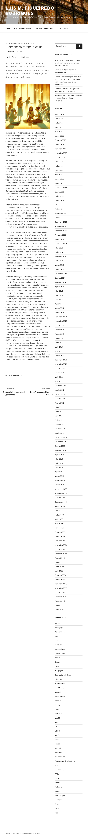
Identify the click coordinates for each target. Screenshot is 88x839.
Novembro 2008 (61, 545)
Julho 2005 (59, 605)
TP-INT (57, 808)
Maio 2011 (58, 416)
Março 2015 (59, 265)
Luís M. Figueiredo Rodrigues (30, 11)
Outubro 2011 (60, 399)
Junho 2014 (59, 295)
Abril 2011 (58, 420)
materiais (58, 714)
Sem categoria (16, 375)
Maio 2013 (59, 347)
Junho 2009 (59, 515)
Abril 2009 (59, 524)
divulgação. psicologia (63, 675)
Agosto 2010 (59, 454)
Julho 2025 (59, 162)
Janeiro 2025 (59, 183)
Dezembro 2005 (61, 584)
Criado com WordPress (31, 834)
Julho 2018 (59, 248)
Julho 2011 (59, 407)
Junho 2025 (59, 166)
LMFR (57, 709)
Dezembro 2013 (61, 317)
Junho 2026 (59, 123)
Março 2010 (59, 476)
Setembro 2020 (61, 231)
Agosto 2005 (60, 601)
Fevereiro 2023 (60, 213)
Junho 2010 (59, 463)
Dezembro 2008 (61, 541)
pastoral (58, 748)
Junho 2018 (59, 252)
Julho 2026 (59, 119)
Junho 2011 (59, 412)
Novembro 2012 (61, 364)
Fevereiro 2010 (60, 480)
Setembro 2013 (60, 330)
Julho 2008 (59, 562)
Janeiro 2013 (59, 356)
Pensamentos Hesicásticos (65, 761)
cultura (57, 658)
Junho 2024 (59, 196)
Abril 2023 (58, 209)
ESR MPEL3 (59, 688)
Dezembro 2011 (60, 394)
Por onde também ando (44, 28)
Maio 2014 (59, 299)
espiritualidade (60, 684)
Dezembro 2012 (61, 360)
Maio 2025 (59, 170)
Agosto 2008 (60, 558)
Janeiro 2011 (59, 433)
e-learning (58, 679)
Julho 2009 (59, 511)
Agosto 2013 (59, 334)
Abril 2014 (58, 304)
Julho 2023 (59, 205)
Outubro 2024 (60, 192)
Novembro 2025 (61, 153)
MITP (57, 727)
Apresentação (60, 632)
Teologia (58, 804)
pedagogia (58, 752)
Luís (32, 43)
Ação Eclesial (62, 28)
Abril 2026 (58, 131)
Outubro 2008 (60, 549)
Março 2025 (59, 179)
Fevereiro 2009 (60, 532)
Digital (57, 666)
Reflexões (58, 787)
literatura (58, 701)
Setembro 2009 (61, 502)
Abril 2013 (58, 351)
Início (8, 28)
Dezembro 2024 (61, 187)
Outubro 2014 (60, 278)
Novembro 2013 (61, 321)
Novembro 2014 (61, 274)
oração (57, 744)
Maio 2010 (59, 468)
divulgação (59, 671)
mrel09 (57, 735)
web (56, 813)
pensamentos (60, 757)
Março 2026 (59, 136)
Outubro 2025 (60, 157)
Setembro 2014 (60, 282)
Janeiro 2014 (59, 312)
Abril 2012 (58, 381)
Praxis (57, 778)
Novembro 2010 (61, 442)
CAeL (57, 640)
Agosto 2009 (60, 506)
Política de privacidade (22, 28)
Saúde (57, 791)
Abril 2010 (58, 472)
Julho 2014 (59, 291)
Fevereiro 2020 (60, 235)
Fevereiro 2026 (60, 140)
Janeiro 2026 (59, 144)
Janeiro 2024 (59, 200)
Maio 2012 (59, 377)
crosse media (60, 653)
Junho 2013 (59, 343)
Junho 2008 (59, 567)
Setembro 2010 (60, 450)
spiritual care (59, 800)
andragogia (59, 628)
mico (56, 722)
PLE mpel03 (59, 770)
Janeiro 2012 (59, 390)
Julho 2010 (59, 459)
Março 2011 (59, 424)
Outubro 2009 (60, 498)
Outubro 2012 (60, 368)
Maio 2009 (59, 519)
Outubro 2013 (60, 325)
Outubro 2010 (60, 446)
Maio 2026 (59, 127)
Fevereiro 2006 (60, 575)
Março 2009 (59, 528)
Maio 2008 (59, 571)
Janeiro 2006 (60, 579)
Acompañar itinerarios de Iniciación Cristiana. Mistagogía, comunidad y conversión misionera (67, 62)
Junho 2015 (59, 261)
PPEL (57, 774)
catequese (59, 645)
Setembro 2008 (61, 554)
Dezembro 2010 (61, 437)
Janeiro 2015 (59, 269)
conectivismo (60, 649)
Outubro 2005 (60, 592)
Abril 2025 (58, 175)
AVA (56, 636)
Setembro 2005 (61, 597)
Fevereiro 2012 (60, 386)
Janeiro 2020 (60, 239)
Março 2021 (59, 218)
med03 (57, 718)
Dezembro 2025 (61, 149)
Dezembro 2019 (61, 243)
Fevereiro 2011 (60, 429)
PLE (56, 765)
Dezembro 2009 (61, 489)
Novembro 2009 (61, 493)
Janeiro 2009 (60, 536)
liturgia (57, 705)
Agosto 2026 (59, 114)
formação (58, 692)
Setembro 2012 (60, 373)
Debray (57, 662)
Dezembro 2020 (61, 222)
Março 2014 (59, 308)
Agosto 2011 (59, 403)
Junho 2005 (59, 610)
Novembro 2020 (61, 226)
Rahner (57, 783)
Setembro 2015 (60, 256)
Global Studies (60, 696)
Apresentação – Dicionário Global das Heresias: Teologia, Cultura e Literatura (68, 98)
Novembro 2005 (61, 588)
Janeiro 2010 (59, 485)
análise (57, 623)
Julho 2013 (59, 338)
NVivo (57, 740)
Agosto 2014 (59, 287)
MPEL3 (57, 731)
